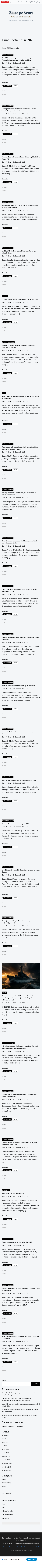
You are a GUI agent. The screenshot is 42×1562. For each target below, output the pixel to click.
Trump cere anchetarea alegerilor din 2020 (17, 1242)
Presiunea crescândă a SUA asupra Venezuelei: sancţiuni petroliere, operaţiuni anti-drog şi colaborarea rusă (18, 998)
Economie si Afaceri (8, 820)
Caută (4, 1381)
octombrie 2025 (6, 1470)
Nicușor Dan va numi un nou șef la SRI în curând (19, 824)
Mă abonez (31, 1559)
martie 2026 (5, 1453)
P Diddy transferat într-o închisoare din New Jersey (20, 299)
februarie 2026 (6, 1456)
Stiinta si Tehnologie (8, 342)
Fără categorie (6, 1493)
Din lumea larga (6, 1483)
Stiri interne (5, 1190)
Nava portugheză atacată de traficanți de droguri (19, 780)
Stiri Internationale (7, 54)
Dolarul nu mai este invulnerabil (13, 1193)
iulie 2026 (5, 1439)
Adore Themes (27, 1550)
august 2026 (5, 1435)
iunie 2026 (5, 1442)
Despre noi (28, 1547)
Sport (3, 393)
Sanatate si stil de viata (9, 1500)
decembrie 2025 (7, 1463)
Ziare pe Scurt (21, 12)
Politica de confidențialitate (13, 1547)
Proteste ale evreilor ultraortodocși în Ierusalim (18, 685)
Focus (3, 1497)
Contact (36, 1547)
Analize (4, 992)
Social (3, 1504)
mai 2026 (4, 1446)
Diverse (4, 296)
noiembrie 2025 (6, 1467)
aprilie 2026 (5, 1449)
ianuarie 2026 (6, 1460)
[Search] (38, 27)
